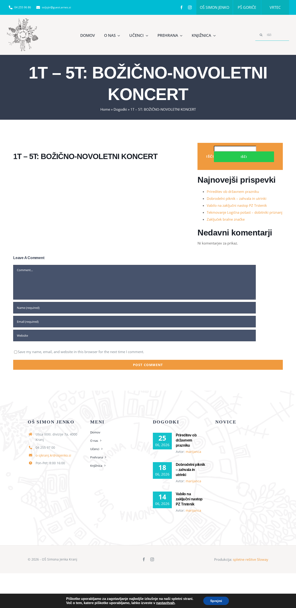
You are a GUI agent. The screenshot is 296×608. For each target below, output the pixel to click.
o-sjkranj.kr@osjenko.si (53, 455)
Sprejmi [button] (216, 601)
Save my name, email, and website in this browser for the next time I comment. (81, 351)
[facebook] (181, 7)
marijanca (193, 451)
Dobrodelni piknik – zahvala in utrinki (236, 198)
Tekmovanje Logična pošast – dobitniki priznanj (244, 212)
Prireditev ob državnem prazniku (233, 191)
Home (105, 109)
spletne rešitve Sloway (250, 559)
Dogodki (120, 109)
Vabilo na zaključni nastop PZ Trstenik (237, 205)
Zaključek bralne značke (226, 219)
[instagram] (190, 7)
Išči (210, 156)
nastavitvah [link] (165, 603)
